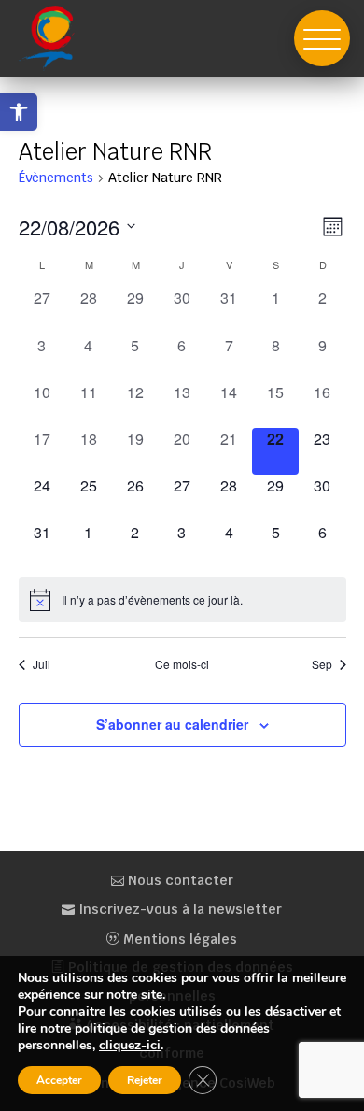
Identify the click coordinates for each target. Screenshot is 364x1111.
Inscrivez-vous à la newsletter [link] (178, 909)
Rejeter (144, 1080)
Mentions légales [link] (178, 939)
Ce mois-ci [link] (182, 664)
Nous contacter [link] (178, 880)
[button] (322, 38)
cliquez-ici (130, 1045)
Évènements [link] (56, 177)
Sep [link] (322, 664)
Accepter (59, 1080)
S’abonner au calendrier (172, 724)
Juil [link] (41, 664)
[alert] (182, 599)
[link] (18, 112)
